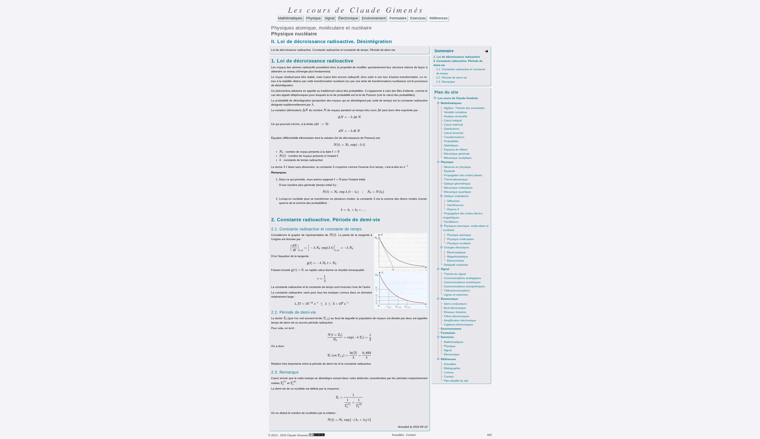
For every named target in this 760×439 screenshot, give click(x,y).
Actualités (450, 364)
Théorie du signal (455, 273)
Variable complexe (455, 112)
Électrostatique (456, 252)
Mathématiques (290, 18)
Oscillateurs (451, 221)
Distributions (451, 128)
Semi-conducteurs (455, 303)
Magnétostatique (457, 256)
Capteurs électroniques (458, 324)
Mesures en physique (457, 166)
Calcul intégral (453, 120)
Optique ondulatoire (456, 196)
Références (438, 18)
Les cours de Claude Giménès (458, 98)
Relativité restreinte (456, 264)
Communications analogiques (462, 278)
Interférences (455, 205)
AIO (489, 434)
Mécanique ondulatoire (458, 187)
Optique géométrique (457, 183)
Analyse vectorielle (455, 116)
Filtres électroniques (456, 316)
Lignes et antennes (456, 294)
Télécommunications (457, 290)
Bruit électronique (455, 307)
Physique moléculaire (460, 239)
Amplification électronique (460, 320)
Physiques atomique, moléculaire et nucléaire (321, 27)
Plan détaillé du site (456, 380)
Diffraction (453, 200)
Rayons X (453, 209)
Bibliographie (452, 368)
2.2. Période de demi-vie (451, 77)
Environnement (374, 18)
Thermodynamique (456, 179)
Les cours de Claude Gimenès (356, 9)
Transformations (454, 137)
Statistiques (451, 145)
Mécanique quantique (457, 191)
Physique (313, 18)
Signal (329, 18)
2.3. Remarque (445, 81)
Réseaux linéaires (455, 312)
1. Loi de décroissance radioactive (456, 56)
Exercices (418, 18)
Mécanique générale (457, 153)
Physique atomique (459, 235)
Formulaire (398, 18)
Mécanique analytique (457, 157)
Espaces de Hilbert (455, 149)
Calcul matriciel (453, 124)
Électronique (348, 18)
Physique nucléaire (294, 33)
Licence (449, 372)
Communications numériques (462, 282)
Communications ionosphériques (464, 286)
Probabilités (451, 141)
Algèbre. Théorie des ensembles (464, 108)
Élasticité (449, 171)
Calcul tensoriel (453, 132)
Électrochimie (455, 260)
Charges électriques (456, 247)
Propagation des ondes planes (463, 175)
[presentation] (313, 104)
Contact (449, 376)
